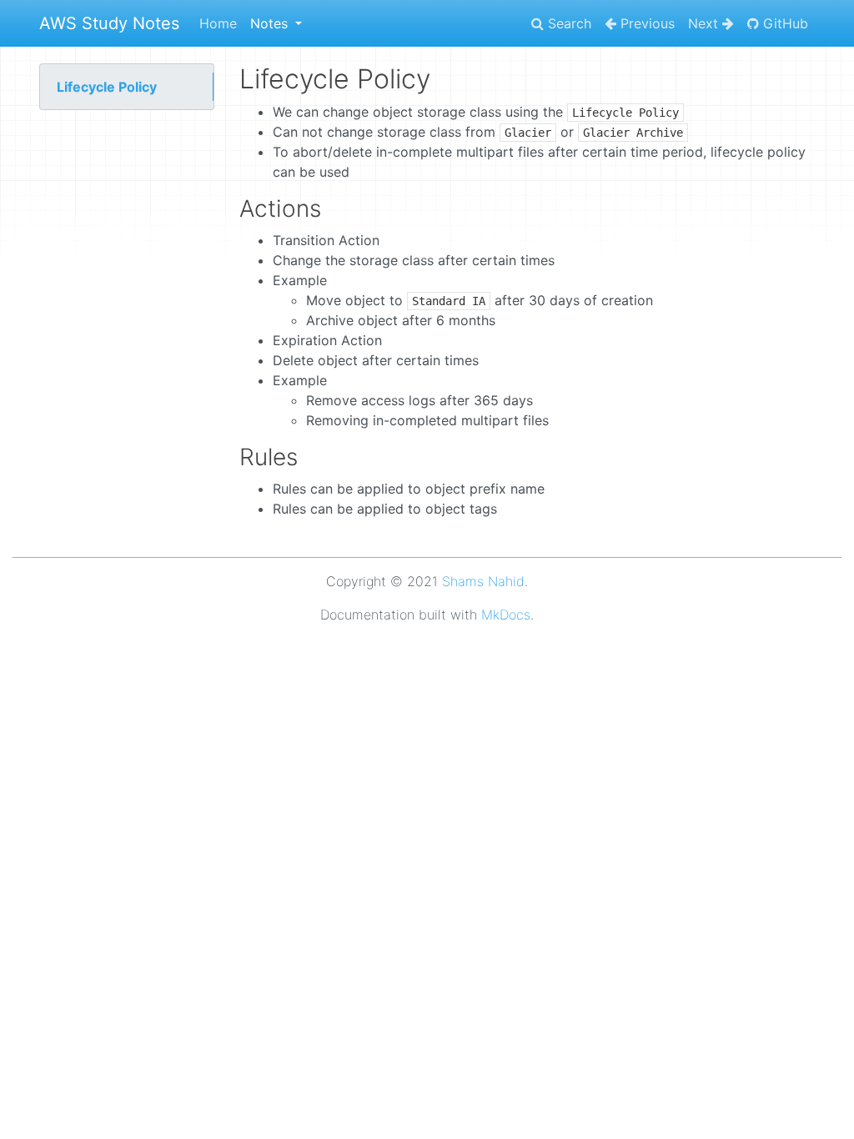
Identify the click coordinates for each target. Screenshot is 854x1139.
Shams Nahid (483, 581)
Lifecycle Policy (107, 86)
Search (567, 23)
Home (218, 23)
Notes (271, 23)
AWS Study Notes (109, 23)
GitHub (783, 23)
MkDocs (505, 614)
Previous (645, 23)
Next (705, 23)
